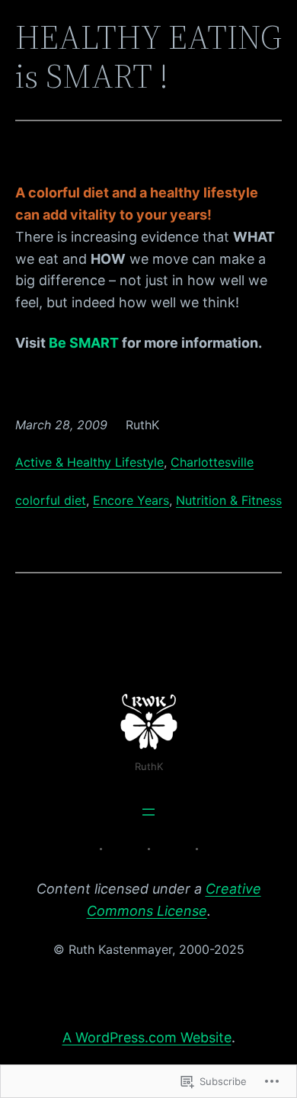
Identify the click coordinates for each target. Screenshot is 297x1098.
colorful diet (50, 500)
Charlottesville (212, 462)
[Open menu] (148, 812)
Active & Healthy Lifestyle (89, 462)
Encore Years (131, 500)
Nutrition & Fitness (229, 500)
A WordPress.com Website (147, 1037)
